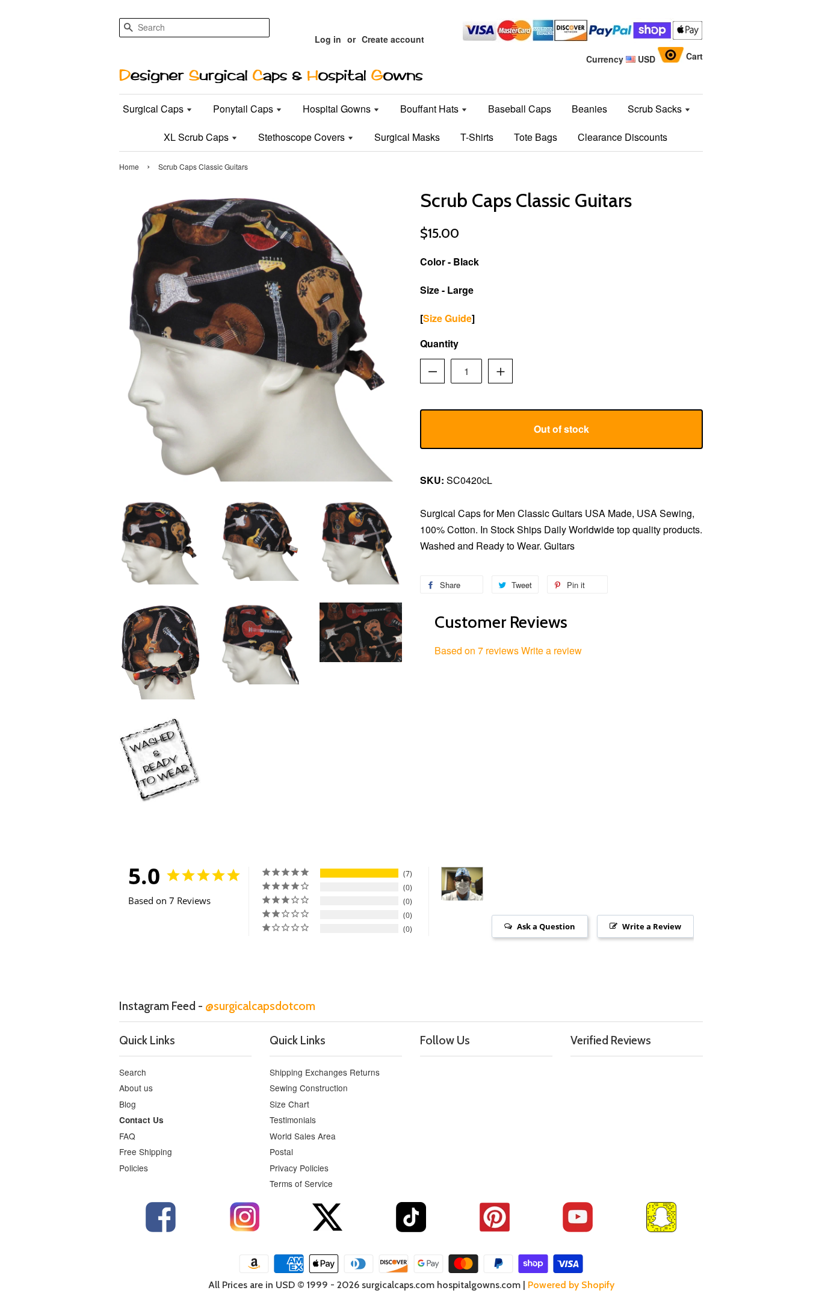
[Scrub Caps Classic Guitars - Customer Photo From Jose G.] (462, 883)
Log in (328, 39)
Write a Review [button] (651, 926)
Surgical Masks (407, 137)
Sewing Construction (309, 1088)
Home (129, 166)
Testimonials (293, 1120)
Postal (281, 1151)
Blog (127, 1104)
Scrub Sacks (656, 109)
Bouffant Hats (430, 109)
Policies (133, 1168)
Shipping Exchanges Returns (325, 1072)
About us (136, 1088)
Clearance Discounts (622, 137)
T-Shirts (476, 137)
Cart (694, 56)
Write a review (551, 650)
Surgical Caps (154, 109)
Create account (393, 39)
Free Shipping (145, 1151)
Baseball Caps (519, 109)
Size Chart (289, 1104)
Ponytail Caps (244, 109)
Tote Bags (535, 137)
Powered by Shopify (571, 1285)
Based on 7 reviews (476, 650)
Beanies (589, 109)
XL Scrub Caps (197, 137)
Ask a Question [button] (546, 926)
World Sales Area (303, 1136)
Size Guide (447, 318)
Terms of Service (301, 1183)
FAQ (127, 1136)
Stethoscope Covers (302, 137)
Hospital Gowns (338, 109)
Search (132, 1072)
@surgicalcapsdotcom (260, 1006)
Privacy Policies (299, 1168)
